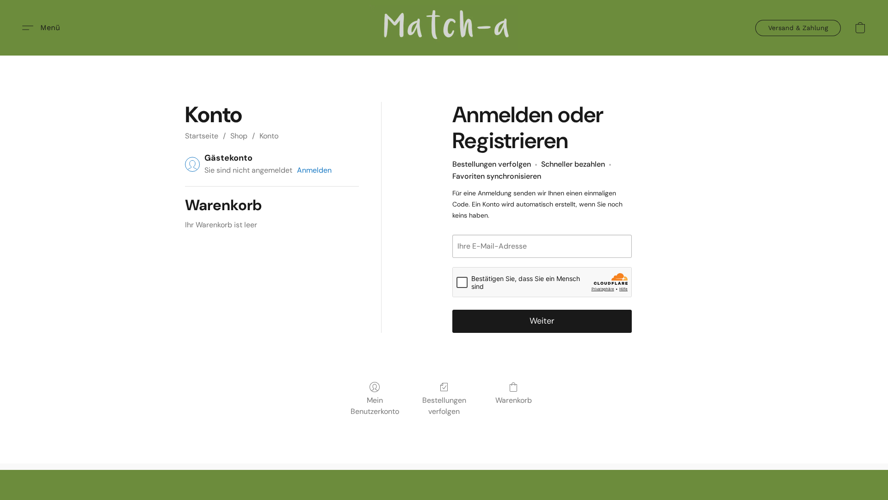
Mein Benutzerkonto (375, 405)
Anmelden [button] (314, 170)
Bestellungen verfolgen (444, 405)
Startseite (201, 136)
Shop (238, 136)
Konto (268, 136)
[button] (444, 28)
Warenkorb (513, 400)
